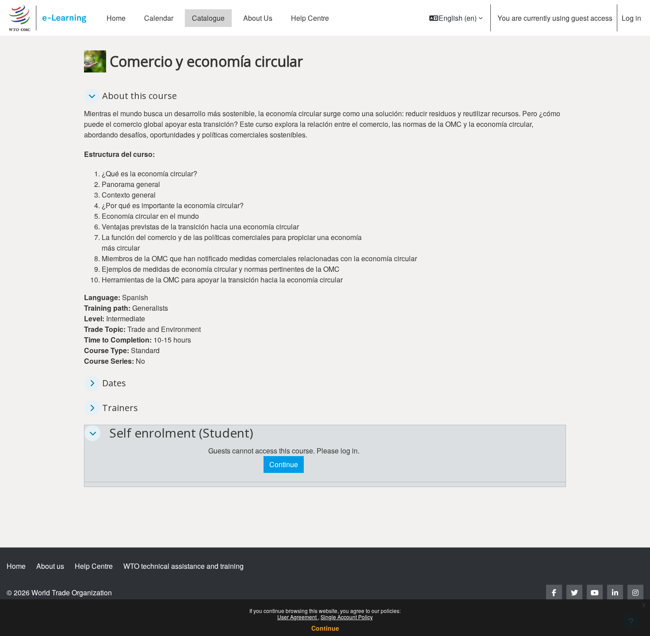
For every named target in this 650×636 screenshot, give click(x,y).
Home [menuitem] (116, 18)
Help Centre (94, 566)
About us (50, 566)
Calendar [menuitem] (158, 18)
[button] (456, 18)
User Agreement (297, 617)
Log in (631, 18)
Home (16, 566)
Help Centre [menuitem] (310, 18)
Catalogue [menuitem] (208, 18)
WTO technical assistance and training (183, 566)
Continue (325, 628)
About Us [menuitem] (257, 18)
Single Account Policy (347, 617)
